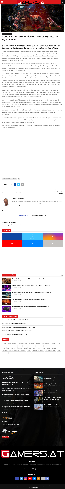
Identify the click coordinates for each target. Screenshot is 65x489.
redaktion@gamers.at (35, 469)
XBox (43, 352)
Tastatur (23, 352)
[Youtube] (30, 478)
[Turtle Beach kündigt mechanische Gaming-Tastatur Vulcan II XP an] (6, 309)
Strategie (5, 352)
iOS (8, 348)
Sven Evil (47, 385)
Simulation (48, 350)
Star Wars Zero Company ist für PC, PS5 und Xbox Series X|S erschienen (31, 292)
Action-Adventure (12, 343)
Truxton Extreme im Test (51, 391)
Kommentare (23, 215)
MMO (44, 348)
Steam (59, 350)
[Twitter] (21, 478)
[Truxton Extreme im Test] (38, 393)
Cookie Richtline (47, 486)
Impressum (30, 486)
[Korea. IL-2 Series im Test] (38, 407)
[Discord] (47, 478)
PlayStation (16, 350)
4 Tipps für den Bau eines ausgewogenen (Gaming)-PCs (21, 327)
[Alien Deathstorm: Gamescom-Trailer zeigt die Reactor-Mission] (6, 302)
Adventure (31, 343)
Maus (34, 348)
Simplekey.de (5, 421)
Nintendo (54, 348)
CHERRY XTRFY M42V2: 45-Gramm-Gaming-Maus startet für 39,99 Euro (31, 285)
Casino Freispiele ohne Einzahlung (10, 424)
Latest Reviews (39, 372)
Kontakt (25, 486)
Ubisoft (28, 352)
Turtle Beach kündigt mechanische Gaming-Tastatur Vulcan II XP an (30, 306)
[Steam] (43, 478)
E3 (59, 343)
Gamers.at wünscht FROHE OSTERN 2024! (15, 192)
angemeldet (10, 225)
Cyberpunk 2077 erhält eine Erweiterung (23, 320)
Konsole (14, 178)
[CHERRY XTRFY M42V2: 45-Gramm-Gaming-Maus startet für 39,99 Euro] (6, 288)
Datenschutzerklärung (38, 486)
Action (4, 343)
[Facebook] (17, 478)
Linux (25, 348)
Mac (30, 348)
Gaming (3, 33)
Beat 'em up (54, 343)
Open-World (5, 350)
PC (18, 178)
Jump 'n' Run (13, 348)
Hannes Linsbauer (8, 42)
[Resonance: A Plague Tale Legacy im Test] (38, 379)
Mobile (48, 348)
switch (17, 352)
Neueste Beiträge (9, 275)
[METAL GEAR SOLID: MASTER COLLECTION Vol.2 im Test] (38, 400)
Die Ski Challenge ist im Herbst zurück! (17, 334)
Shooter (41, 350)
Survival (11, 352)
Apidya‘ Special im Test (50, 384)
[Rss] (38, 478)
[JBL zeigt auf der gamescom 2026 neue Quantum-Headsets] (6, 281)
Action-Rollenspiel (7, 178)
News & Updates (9, 33)
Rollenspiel (35, 350)
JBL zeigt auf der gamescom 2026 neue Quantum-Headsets (28, 278)
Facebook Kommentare (38, 215)
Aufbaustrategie (45, 343)
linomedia (59, 486)
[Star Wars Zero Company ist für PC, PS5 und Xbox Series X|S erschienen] (6, 295)
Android (38, 343)
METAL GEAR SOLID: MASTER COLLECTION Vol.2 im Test (52, 398)
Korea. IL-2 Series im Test (51, 404)
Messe (39, 348)
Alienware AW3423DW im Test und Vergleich (20, 330)
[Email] (34, 478)
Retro (29, 350)
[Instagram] (25, 478)
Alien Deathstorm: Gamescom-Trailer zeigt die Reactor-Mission (29, 299)
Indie (4, 348)
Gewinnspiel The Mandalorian (18, 323)
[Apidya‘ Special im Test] (38, 386)
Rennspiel (23, 350)
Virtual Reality (36, 352)
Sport (54, 350)
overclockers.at (35, 487)
